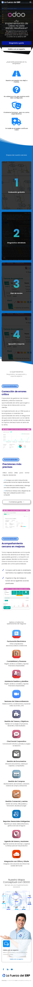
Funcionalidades (10, 386)
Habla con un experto (16, 49)
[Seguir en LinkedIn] (7, 969)
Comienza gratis (15, 502)
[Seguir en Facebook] (3, 969)
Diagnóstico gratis (16, 43)
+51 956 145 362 (10, 980)
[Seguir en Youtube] (12, 969)
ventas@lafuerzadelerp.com (24, 980)
